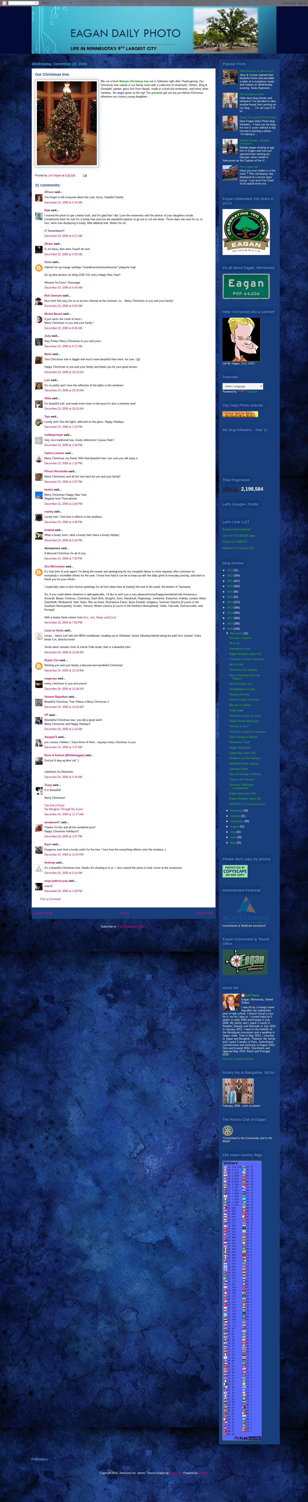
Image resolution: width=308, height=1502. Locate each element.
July (233, 832)
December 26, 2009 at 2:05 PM (63, 891)
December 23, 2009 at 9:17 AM (63, 346)
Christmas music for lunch (245, 715)
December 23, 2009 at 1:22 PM (63, 426)
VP (46, 715)
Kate (47, 210)
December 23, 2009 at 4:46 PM (63, 522)
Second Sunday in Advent (245, 774)
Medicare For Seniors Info (238, 548)
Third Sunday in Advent (243, 737)
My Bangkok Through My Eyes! (63, 809)
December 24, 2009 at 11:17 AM (63, 814)
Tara (47, 416)
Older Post (204, 913)
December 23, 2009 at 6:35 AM (63, 254)
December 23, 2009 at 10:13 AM (64, 372)
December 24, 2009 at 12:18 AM (64, 688)
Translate (251, 391)
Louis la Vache (53, 630)
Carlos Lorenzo (54, 453)
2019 (230, 591)
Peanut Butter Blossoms (244, 721)
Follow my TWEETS (235, 541)
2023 (230, 570)
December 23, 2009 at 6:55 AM (63, 305)
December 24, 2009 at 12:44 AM (64, 707)
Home (124, 913)
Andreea (49, 862)
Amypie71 (50, 737)
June (233, 837)
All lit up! (234, 643)
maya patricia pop (56, 880)
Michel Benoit (53, 313)
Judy (47, 335)
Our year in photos (240, 638)
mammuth (176, 1473)
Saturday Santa (238, 768)
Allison (49, 192)
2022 (230, 575)
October (235, 816)
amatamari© (52, 822)
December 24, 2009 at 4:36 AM (63, 777)
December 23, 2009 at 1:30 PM (63, 445)
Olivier (48, 243)
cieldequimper (53, 434)
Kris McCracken (54, 566)
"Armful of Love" (239, 726)
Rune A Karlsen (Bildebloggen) (64, 755)
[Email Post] (85, 175)
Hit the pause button (252, 94)
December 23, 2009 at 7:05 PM (63, 558)
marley (48, 511)
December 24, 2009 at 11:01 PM (63, 854)
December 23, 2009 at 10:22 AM (64, 408)
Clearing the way (239, 694)
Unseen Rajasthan (56, 696)
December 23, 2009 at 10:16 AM (64, 390)
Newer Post (43, 913)
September (237, 821)
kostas (48, 489)
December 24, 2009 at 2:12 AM (63, 729)
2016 (230, 596)
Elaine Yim (51, 660)
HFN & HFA (236, 664)
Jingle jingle (236, 710)
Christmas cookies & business (247, 731)
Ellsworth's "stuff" (240, 742)
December (236, 633)
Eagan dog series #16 (242, 752)
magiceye (50, 678)
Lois (47, 380)
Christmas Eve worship (243, 669)
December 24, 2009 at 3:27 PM (63, 836)
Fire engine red (249, 166)
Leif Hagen (252, 995)
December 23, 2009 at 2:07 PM (63, 481)
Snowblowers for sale (242, 689)
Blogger (202, 1473)
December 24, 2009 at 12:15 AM (64, 670)
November (236, 810)
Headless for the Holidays (244, 758)
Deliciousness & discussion (256, 71)
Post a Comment (50, 899)
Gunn (48, 262)
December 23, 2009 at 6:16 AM (63, 202)
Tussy (48, 785)
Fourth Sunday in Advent (244, 699)
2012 (230, 612)
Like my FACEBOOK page (239, 535)
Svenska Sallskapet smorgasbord (241, 786)
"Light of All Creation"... (243, 779)
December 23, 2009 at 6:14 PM (63, 540)
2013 (230, 607)
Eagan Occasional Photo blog (258, 117)
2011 (230, 618)
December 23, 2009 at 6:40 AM (63, 287)
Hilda (47, 398)
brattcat (49, 530)
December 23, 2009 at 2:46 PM (63, 503)
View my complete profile (238, 1058)
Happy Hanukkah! (240, 747)
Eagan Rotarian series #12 (245, 653)
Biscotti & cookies (240, 705)
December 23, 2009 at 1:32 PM (63, 463)
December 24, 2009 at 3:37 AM (63, 747)
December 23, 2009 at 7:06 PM (63, 622)
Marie (48, 354)
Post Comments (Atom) (132, 926)
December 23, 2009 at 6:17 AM (63, 235)
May (233, 842)
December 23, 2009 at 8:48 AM (63, 328)
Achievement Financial (236, 529)
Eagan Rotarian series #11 (245, 798)
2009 (230, 628)
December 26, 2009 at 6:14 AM (63, 872)
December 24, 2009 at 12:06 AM (64, 652)
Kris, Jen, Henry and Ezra (99, 617)
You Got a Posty (54, 805)
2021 (230, 581)
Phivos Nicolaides (56, 471)
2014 (230, 602)
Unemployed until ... (241, 648)
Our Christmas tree (240, 683)
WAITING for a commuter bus (247, 804)
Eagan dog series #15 (242, 793)
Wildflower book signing (243, 763)
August (235, 826)
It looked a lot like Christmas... (248, 659)
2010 (230, 623)
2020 (230, 586)
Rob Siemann (53, 295)
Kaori (47, 844)
